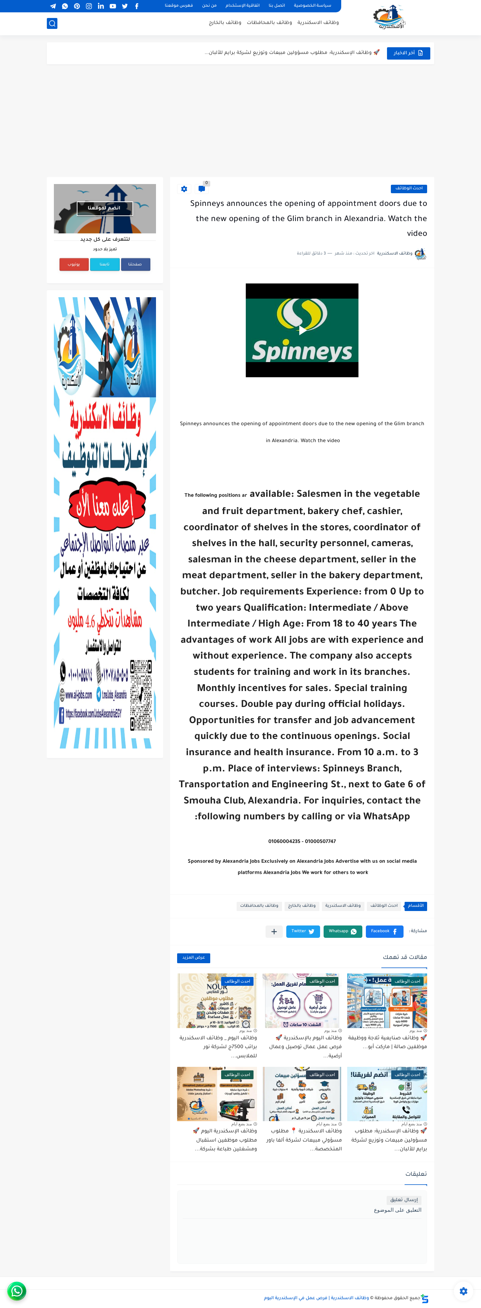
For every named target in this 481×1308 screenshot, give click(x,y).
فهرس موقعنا (179, 6)
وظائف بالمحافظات (269, 23)
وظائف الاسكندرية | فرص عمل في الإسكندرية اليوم (316, 1298)
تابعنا (105, 265)
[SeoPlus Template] (424, 1298)
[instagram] (89, 6)
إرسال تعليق (404, 1200)
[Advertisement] (240, 120)
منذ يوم (416, 1030)
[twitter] (124, 6)
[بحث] (52, 23)
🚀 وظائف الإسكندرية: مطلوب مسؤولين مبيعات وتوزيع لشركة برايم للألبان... (389, 1141)
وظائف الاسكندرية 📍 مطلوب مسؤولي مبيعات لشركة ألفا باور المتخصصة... (293, 53)
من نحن (209, 6)
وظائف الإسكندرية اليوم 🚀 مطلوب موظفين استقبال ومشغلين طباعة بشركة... (225, 1141)
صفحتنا (135, 265)
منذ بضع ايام (411, 1123)
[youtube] (112, 6)
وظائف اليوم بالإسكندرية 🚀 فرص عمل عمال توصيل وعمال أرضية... (305, 1047)
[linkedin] (100, 6)
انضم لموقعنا (104, 208)
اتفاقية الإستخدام (243, 6)
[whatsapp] (65, 6)
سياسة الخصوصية (312, 6)
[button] (385, 931)
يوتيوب (74, 265)
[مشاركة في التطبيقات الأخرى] (274, 931)
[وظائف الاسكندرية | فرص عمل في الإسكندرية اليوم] (390, 17)
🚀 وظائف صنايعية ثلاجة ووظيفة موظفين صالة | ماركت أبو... (387, 1043)
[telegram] (53, 6)
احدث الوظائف (409, 189)
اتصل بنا (277, 6)
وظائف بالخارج (225, 23)
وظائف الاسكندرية (318, 23)
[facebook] (136, 6)
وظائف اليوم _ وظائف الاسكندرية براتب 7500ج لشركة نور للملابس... (218, 1047)
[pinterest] (77, 6)
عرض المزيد (193, 958)
